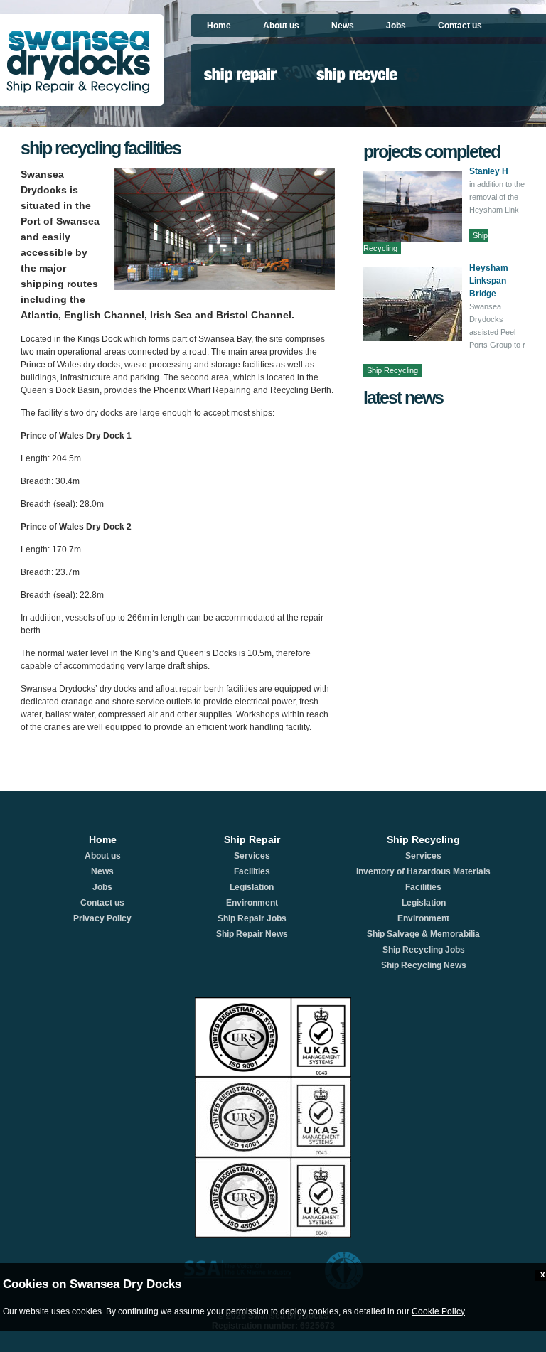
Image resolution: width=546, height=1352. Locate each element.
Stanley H (488, 171)
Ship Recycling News (423, 965)
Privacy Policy (102, 918)
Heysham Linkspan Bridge (488, 281)
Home (219, 26)
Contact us (460, 26)
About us (281, 26)
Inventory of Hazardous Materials (423, 871)
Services (252, 856)
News (342, 26)
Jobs (396, 26)
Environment (252, 903)
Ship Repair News (252, 934)
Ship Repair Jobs (252, 918)
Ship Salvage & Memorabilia (423, 934)
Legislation (252, 887)
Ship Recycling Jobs (423, 950)
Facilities (252, 871)
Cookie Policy (438, 1311)
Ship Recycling (392, 370)
